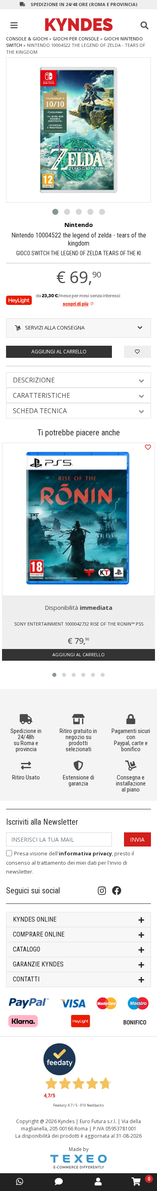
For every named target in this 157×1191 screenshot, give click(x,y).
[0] (136, 1182)
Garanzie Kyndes (38, 964)
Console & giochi (27, 39)
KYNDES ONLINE (34, 919)
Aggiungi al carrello (59, 351)
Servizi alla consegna (55, 327)
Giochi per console (76, 39)
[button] (55, 212)
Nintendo (78, 225)
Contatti (26, 979)
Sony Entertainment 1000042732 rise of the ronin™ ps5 (78, 624)
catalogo (26, 949)
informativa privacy (85, 853)
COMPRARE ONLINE (38, 934)
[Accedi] (98, 1181)
